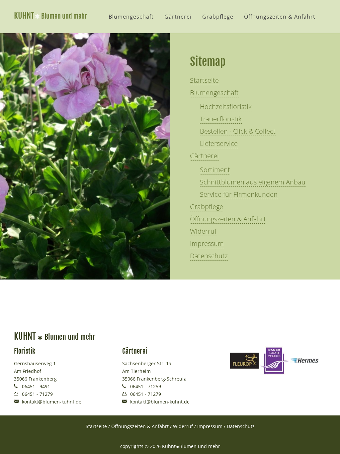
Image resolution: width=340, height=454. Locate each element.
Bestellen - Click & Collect (238, 131)
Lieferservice (219, 143)
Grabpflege (217, 16)
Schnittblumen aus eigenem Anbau (252, 181)
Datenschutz (209, 255)
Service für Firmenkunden (239, 194)
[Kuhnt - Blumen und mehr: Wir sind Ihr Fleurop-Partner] (244, 360)
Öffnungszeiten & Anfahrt (279, 16)
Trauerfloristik (221, 118)
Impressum (207, 243)
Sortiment (215, 169)
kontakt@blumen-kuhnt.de (51, 401)
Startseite (204, 80)
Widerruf (203, 231)
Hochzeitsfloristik (226, 106)
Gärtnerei (178, 16)
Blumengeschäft (131, 16)
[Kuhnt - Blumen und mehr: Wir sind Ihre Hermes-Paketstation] (304, 360)
